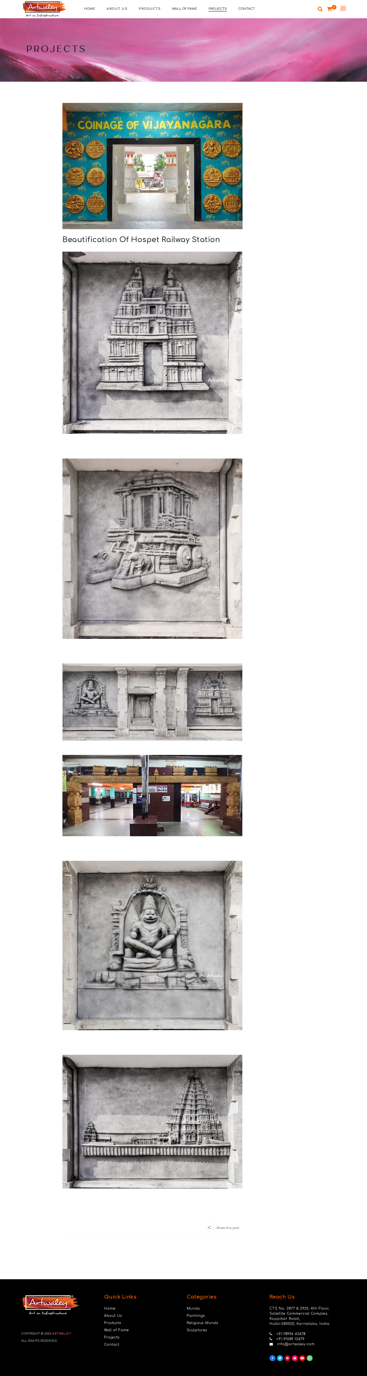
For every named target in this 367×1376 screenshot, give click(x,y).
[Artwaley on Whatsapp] (310, 1358)
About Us (113, 1316)
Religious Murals (202, 1323)
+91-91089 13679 (290, 1339)
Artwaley (61, 1333)
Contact (111, 1345)
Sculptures (197, 1330)
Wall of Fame (116, 1330)
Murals (193, 1308)
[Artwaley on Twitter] (280, 1358)
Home (110, 1308)
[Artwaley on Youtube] (302, 1358)
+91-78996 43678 (291, 1334)
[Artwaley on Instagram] (295, 1358)
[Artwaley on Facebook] (272, 1358)
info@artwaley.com (296, 1344)
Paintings (196, 1316)
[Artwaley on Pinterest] (287, 1358)
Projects (112, 1337)
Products (112, 1323)
